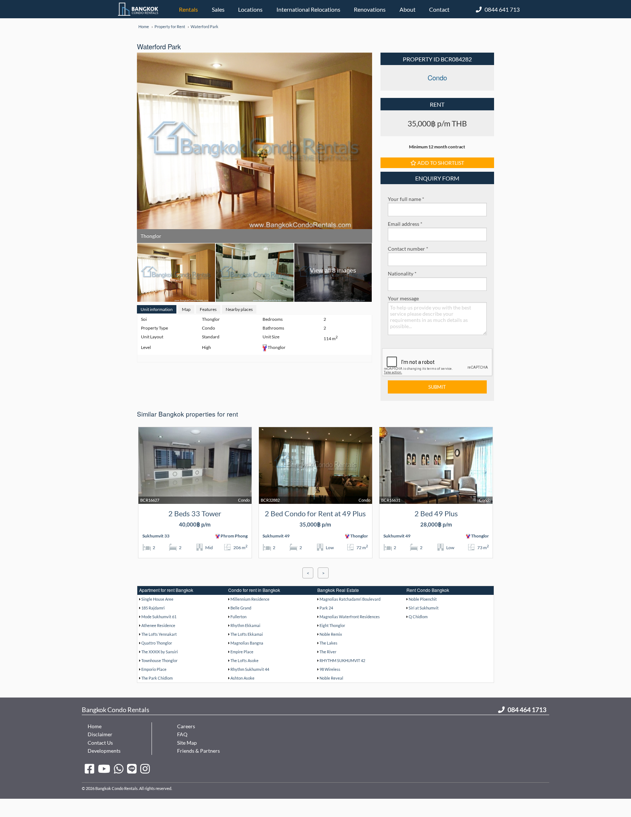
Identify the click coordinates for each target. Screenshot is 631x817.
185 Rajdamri (153, 607)
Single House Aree (157, 599)
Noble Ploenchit (423, 599)
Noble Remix (331, 634)
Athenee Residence (158, 625)
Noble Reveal (331, 678)
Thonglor (151, 236)
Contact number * (408, 249)
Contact (439, 9)
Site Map (187, 743)
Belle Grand (240, 607)
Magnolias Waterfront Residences (350, 616)
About (407, 9)
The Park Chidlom (157, 678)
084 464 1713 (527, 710)
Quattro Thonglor (156, 643)
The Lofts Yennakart (159, 634)
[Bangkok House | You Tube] (104, 768)
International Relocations (308, 9)
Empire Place (241, 651)
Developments (104, 751)
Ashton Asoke (242, 678)
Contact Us (100, 743)
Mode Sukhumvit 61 (158, 616)
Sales (218, 9)
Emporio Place (154, 669)
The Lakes (328, 643)
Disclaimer (100, 734)
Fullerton (238, 616)
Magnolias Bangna (246, 643)
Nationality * (402, 273)
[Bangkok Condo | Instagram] (145, 768)
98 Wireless (330, 669)
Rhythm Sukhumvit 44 (249, 669)
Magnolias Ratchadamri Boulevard (350, 599)
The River (328, 651)
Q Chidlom (418, 616)
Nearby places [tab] (239, 309)
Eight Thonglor (332, 625)
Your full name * (406, 199)
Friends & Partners (198, 751)
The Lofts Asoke (244, 660)
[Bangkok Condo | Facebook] (89, 768)
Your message (403, 298)
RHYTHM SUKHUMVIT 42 (342, 660)
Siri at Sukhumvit (424, 607)
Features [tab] (208, 309)
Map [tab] (186, 309)
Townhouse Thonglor (159, 660)
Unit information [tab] (157, 309)
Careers (186, 726)
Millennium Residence (249, 599)
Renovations (370, 9)
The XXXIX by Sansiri (159, 651)
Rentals (188, 9)
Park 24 (326, 607)
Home (95, 726)
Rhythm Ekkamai (245, 625)
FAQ (182, 734)
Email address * (405, 224)
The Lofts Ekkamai (246, 634)
